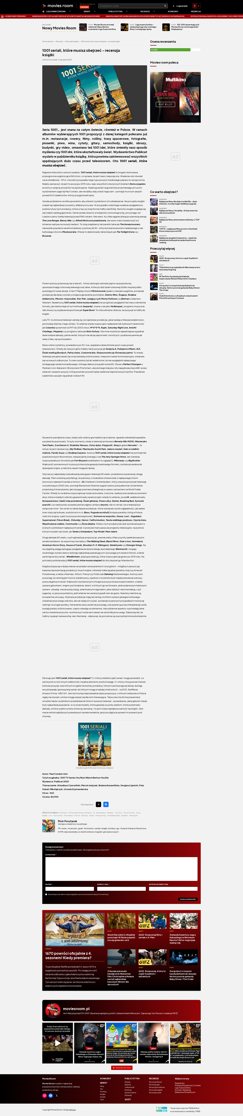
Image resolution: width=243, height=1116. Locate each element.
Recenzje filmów (155, 1082)
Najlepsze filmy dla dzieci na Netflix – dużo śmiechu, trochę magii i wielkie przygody (178, 201)
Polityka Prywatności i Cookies (188, 1085)
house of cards (129, 813)
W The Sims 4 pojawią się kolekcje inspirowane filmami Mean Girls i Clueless (177, 276)
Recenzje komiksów (157, 1087)
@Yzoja (72, 1110)
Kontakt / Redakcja (183, 1090)
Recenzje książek (72, 41)
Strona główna (47, 41)
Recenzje (145, 11)
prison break (68, 815)
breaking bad (101, 813)
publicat (77, 815)
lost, (50, 815)
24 (94, 813)
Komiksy (103, 1092)
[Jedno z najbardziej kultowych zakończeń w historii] (57, 1043)
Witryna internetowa (158, 884)
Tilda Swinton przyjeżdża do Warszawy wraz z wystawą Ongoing (179, 267)
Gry (101, 1089)
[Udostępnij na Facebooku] (106, 804)
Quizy (141, 931)
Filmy (109, 931)
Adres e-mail (103, 884)
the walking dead (114, 815)
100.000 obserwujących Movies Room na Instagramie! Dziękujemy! (185, 26)
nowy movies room (59, 28)
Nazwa (48, 884)
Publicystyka (115, 11)
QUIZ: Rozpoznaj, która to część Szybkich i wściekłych (178, 258)
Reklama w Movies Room (185, 1092)
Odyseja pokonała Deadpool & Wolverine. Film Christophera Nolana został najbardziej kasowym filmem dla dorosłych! (120, 978)
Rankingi (128, 1090)
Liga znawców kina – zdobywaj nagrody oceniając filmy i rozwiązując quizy (143, 26)
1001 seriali (63, 813)
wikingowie (133, 815)
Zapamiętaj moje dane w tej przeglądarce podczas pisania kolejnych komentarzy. (78, 894)
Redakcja (196, 11)
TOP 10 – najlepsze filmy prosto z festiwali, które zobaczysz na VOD (178, 229)
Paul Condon (58, 815)
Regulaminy (180, 1083)
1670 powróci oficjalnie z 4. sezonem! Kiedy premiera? (68, 955)
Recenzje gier (154, 1085)
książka (44, 815)
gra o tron (118, 813)
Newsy (87, 11)
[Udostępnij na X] (98, 804)
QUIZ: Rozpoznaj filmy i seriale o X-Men (150, 936)
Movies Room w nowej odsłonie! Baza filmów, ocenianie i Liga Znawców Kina (102, 26)
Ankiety (127, 1082)
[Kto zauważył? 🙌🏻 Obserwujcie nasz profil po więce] (185, 1043)
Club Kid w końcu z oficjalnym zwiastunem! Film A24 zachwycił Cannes (178, 296)
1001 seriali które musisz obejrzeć (80, 813)
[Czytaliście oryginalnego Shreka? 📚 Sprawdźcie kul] (121, 1043)
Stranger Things (100, 815)
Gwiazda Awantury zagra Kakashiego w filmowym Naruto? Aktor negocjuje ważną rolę (88, 16)
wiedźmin (124, 815)
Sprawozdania (130, 1093)
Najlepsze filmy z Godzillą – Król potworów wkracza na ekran (178, 211)
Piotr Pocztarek (67, 821)
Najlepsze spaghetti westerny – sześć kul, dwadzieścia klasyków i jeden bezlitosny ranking (178, 239)
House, (138, 813)
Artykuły (128, 1085)
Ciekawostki (129, 1087)
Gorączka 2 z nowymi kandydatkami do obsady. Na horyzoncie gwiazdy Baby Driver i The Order (179, 286)
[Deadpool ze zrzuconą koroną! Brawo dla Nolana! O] (153, 1043)
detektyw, (110, 813)
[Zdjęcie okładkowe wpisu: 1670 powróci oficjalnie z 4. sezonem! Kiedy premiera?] (74, 929)
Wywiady (128, 1095)
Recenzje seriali (155, 1093)
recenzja (84, 815)
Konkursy (173, 11)
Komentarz (50, 855)
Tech (102, 1100)
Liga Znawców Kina (56, 11)
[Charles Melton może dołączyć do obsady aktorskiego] (89, 1043)
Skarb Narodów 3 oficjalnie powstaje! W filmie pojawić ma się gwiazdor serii (121, 937)
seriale (91, 815)
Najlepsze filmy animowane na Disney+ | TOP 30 (179, 220)
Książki (102, 1094)
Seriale (48, 949)
